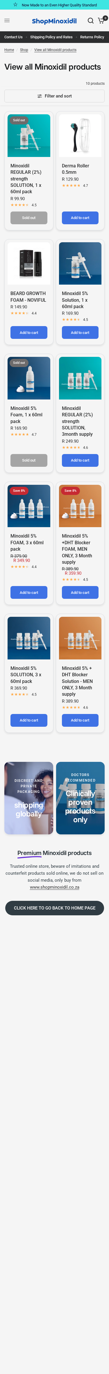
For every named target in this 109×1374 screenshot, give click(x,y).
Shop (24, 50)
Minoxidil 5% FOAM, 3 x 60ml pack (27, 542)
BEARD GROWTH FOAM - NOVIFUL (28, 297)
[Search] (91, 20)
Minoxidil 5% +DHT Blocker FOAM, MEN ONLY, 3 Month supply (77, 549)
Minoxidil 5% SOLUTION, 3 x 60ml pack (25, 675)
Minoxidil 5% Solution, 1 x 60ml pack (75, 300)
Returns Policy (92, 37)
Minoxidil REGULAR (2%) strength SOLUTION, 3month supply (77, 421)
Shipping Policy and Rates (51, 37)
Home (9, 50)
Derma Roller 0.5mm (75, 169)
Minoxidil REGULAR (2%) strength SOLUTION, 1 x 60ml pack (26, 179)
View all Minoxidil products (55, 50)
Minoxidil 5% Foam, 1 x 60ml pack (26, 415)
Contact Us (13, 37)
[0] (100, 20)
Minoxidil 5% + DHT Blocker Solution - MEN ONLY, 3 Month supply (77, 681)
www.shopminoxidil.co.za (54, 887)
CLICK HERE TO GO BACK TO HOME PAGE (54, 908)
